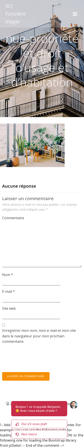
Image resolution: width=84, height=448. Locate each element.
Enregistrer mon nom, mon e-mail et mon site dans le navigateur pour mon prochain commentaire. (39, 336)
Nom (7, 274)
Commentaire (13, 218)
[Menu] (75, 13)
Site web (9, 308)
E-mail (8, 291)
